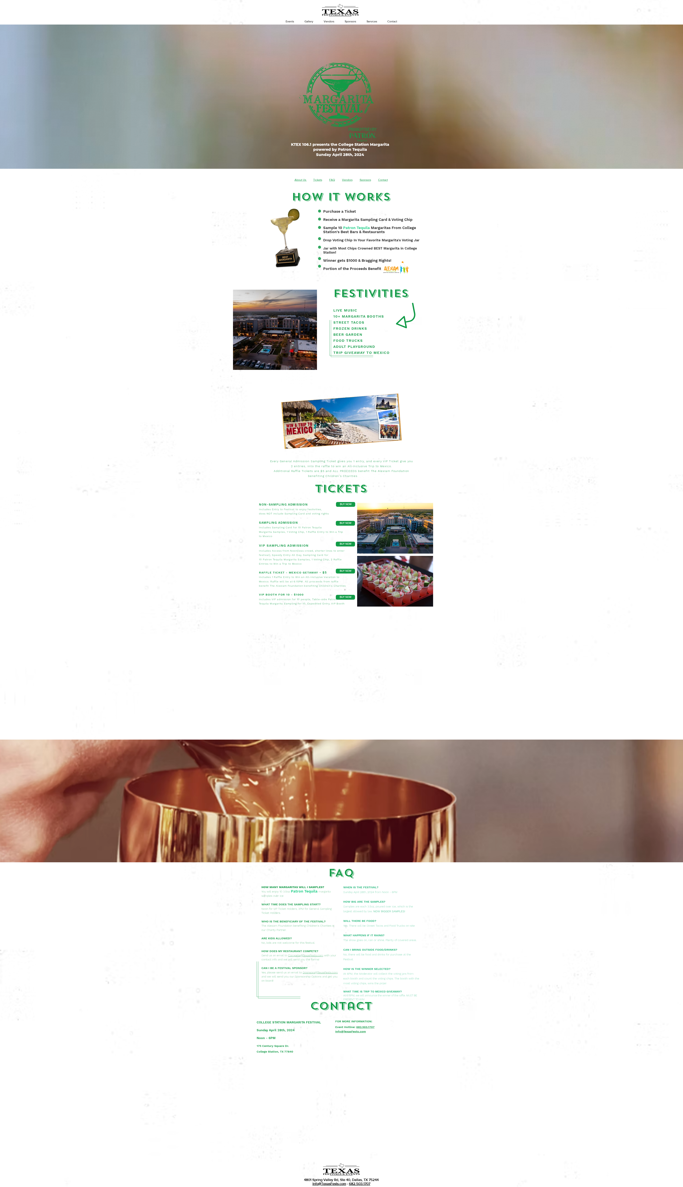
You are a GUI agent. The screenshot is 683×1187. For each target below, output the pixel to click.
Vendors (347, 179)
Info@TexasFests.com (329, 1184)
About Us (301, 179)
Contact (383, 179)
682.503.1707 (359, 1184)
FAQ (332, 179)
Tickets (317, 179)
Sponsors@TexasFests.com (320, 972)
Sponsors (365, 179)
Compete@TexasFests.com (305, 955)
